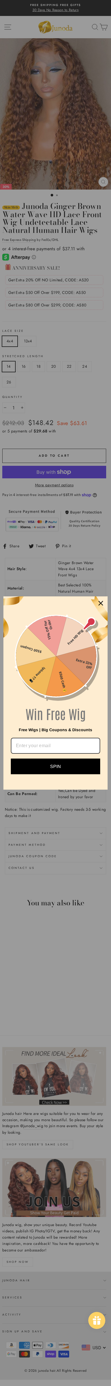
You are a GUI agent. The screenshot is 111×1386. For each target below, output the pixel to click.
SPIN (55, 766)
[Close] (101, 603)
